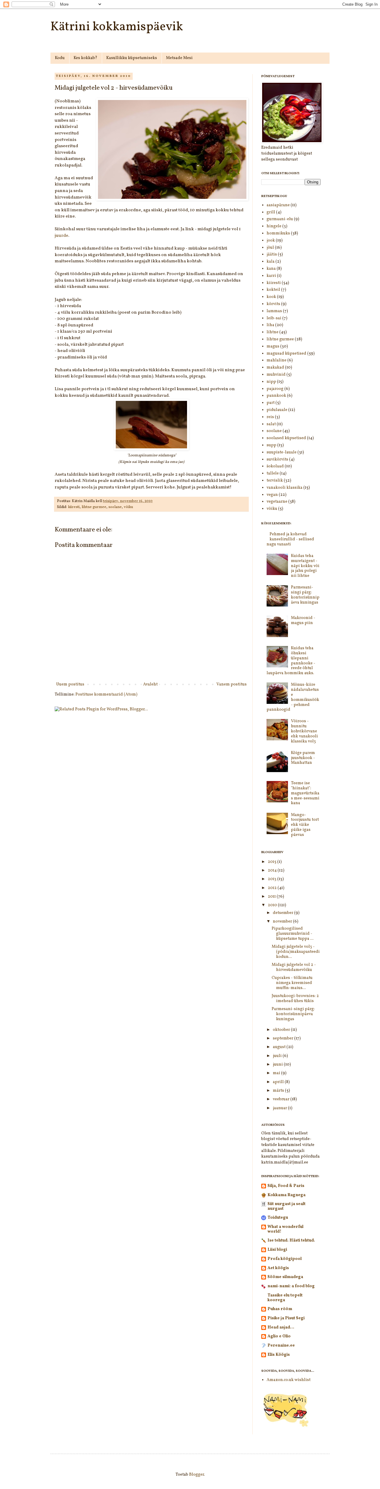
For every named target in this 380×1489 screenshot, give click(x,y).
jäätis (272, 254)
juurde (61, 235)
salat (271, 424)
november (283, 921)
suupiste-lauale (282, 452)
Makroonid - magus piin (303, 620)
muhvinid (276, 374)
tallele (273, 473)
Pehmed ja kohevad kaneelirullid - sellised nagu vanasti (290, 539)
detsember (283, 913)
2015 (272, 862)
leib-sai (274, 318)
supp (271, 445)
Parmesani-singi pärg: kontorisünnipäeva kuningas (305, 595)
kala (271, 261)
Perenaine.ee (281, 1345)
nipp (271, 382)
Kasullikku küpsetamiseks (131, 58)
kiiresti (74, 507)
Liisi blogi (277, 1250)
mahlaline (276, 360)
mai (277, 1073)
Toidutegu (277, 1217)
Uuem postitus (70, 684)
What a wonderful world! (285, 1229)
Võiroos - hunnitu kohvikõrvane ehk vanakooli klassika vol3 (304, 731)
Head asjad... (280, 1327)
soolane (115, 507)
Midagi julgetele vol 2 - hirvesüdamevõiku (294, 967)
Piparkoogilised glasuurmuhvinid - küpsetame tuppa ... (293, 934)
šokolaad (275, 466)
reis (270, 417)
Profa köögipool (284, 1259)
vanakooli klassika (285, 487)
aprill (279, 1082)
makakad (275, 367)
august (279, 1047)
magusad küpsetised (286, 353)
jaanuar (280, 1108)
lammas (274, 311)
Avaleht (150, 684)
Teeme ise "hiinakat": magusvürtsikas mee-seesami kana (305, 793)
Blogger (196, 1474)
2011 (272, 896)
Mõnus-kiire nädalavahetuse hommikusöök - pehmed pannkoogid (293, 697)
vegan (272, 495)
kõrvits (273, 304)
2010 (273, 905)
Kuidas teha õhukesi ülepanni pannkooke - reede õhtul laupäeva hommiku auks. (291, 660)
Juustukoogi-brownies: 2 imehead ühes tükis (295, 998)
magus (273, 346)
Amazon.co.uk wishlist (289, 1380)
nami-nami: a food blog (291, 1286)
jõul (270, 247)
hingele (274, 226)
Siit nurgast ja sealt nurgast (286, 1206)
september (283, 1038)
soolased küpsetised (286, 438)
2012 (273, 888)
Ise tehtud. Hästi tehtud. (291, 1240)
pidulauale (277, 410)
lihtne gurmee (94, 507)
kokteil (273, 290)
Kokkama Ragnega (286, 1195)
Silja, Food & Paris (285, 1186)
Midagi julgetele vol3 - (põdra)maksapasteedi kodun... (296, 952)
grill (271, 212)
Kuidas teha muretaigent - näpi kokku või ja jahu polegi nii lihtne (305, 566)
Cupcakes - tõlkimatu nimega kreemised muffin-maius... (292, 983)
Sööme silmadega (285, 1277)
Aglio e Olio (279, 1336)
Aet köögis (278, 1268)
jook (271, 240)
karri (271, 276)
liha (270, 325)
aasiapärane (278, 205)
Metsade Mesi (179, 58)
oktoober (282, 1030)
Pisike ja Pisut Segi (286, 1318)
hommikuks (278, 233)
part (271, 403)
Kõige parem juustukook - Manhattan (303, 758)
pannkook (276, 396)
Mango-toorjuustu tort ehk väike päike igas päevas (305, 825)
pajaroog (275, 389)
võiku (128, 507)
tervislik (275, 480)
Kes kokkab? (85, 58)
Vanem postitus (231, 684)
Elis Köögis (278, 1355)
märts (279, 1090)
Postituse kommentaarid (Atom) (106, 694)
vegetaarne (277, 501)
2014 (273, 870)
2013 (272, 879)
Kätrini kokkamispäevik (116, 27)
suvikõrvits (277, 459)
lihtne (272, 332)
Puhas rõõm (279, 1309)
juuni (278, 1064)
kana (271, 269)
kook (271, 297)
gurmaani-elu (280, 219)
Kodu (60, 58)
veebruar (281, 1099)
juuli (278, 1056)
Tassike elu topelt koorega (285, 1298)
